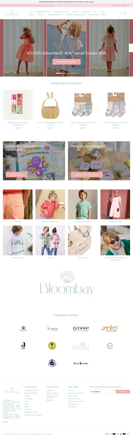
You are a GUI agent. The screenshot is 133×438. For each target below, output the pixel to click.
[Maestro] (114, 434)
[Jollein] (23, 346)
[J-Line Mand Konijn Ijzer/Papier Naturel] (50, 105)
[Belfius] (117, 434)
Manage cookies (89, 2)
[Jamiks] (110, 328)
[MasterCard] (124, 434)
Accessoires (83, 257)
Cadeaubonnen (93, 15)
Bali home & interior (31, 393)
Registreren (50, 390)
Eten (26, 401)
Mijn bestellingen (52, 393)
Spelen (27, 404)
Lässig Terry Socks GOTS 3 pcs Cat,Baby (115, 123)
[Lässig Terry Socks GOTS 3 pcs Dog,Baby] (83, 105)
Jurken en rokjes (115, 221)
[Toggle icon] (120, 13)
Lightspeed (38, 434)
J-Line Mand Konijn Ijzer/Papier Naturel (50, 123)
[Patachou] (110, 346)
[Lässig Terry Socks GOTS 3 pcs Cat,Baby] (115, 105)
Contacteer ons (73, 404)
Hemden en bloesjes (50, 221)
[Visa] (127, 434)
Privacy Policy (73, 396)
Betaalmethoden (73, 398)
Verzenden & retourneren (76, 401)
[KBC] (120, 434)
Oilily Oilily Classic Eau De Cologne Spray (17, 123)
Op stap (27, 396)
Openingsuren (73, 407)
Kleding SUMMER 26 (32, 390)
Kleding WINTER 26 (31, 412)
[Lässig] (52, 346)
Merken (104, 15)
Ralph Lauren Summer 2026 (66, 62)
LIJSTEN (27, 409)
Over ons (71, 390)
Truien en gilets (17, 257)
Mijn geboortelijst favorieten (52, 396)
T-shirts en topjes (83, 221)
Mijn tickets (50, 400)
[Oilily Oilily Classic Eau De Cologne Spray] (18, 105)
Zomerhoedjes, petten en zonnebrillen (115, 258)
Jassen (50, 257)
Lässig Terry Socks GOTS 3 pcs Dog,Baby (83, 123)
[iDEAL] (107, 434)
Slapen (27, 407)
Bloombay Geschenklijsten (33, 415)
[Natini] (81, 346)
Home (31, 12)
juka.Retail (50, 434)
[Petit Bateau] (52, 363)
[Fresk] (52, 328)
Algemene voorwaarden (76, 393)
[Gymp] (81, 328)
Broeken (17, 221)
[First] (23, 328)
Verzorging (28, 398)
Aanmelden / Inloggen (120, 5)
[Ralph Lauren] (81, 363)
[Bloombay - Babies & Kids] (11, 13)
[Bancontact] (110, 434)
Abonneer (123, 392)
